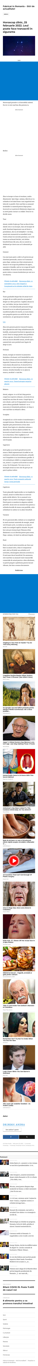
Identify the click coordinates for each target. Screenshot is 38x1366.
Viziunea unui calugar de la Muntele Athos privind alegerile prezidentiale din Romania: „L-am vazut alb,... (23, 1271)
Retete (5, 1341)
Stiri (4, 1315)
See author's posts (12, 1130)
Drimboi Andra (14, 1124)
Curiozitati (28, 1143)
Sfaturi (5, 1350)
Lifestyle (6, 1337)
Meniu (6, 14)
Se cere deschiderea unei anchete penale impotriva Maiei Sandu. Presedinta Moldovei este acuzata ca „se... (23, 1259)
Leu (4, 322)
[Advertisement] (19, 81)
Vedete (5, 1324)
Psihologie (6, 1328)
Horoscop (5, 1145)
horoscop (12, 1145)
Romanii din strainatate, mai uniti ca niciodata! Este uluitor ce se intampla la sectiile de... (22, 1212)
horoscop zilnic (30, 1145)
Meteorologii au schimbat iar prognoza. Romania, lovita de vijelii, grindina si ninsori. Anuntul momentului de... (22, 1224)
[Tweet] (27, 1137)
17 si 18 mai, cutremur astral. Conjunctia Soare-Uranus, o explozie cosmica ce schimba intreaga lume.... (23, 1200)
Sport (5, 1319)
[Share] (11, 1137)
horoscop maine (20, 1145)
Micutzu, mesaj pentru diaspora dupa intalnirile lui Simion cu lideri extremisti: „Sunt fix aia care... (23, 1189)
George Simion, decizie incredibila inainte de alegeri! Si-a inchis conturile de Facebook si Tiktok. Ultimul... (23, 1247)
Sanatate (6, 1346)
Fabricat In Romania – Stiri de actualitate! (14, 1360)
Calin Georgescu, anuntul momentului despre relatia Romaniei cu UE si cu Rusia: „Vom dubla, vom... (23, 1177)
